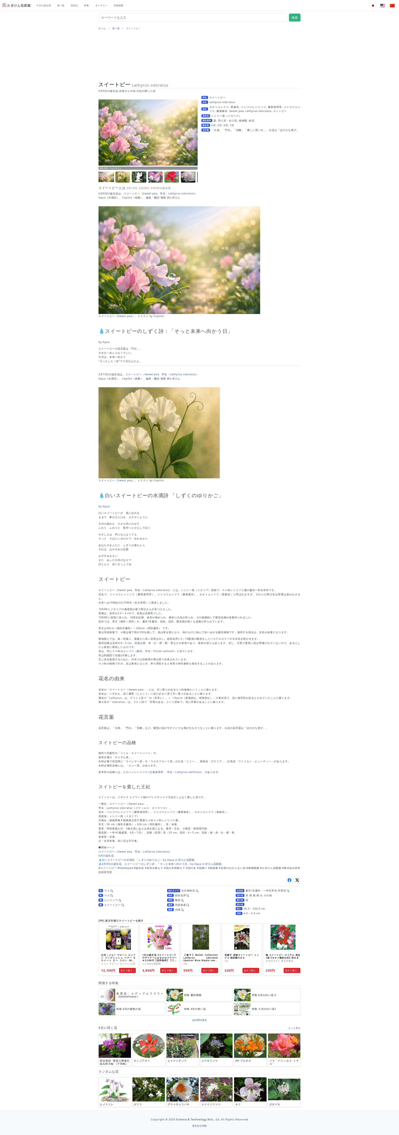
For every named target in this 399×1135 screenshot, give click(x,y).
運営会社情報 (199, 1125)
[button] (106, 177)
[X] (297, 880)
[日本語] (373, 5)
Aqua (106, 506)
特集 (86, 5)
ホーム (102, 28)
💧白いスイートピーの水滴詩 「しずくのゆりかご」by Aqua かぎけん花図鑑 (146, 860)
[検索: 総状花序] (188, 895)
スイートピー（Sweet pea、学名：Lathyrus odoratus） (160, 193)
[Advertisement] (199, 57)
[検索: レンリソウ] (120, 900)
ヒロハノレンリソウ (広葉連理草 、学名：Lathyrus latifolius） (163, 772)
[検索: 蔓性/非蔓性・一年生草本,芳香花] (288, 891)
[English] (382, 5)
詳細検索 (118, 5)
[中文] (392, 5)
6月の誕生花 (106, 855)
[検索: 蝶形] (182, 900)
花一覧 (61, 5)
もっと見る (294, 1027)
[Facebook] (289, 880)
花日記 (74, 5)
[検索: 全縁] (182, 910)
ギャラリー (101, 5)
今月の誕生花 (43, 5)
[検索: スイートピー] (122, 905)
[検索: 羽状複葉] (188, 905)
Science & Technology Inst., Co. (198, 1119)
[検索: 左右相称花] (197, 891)
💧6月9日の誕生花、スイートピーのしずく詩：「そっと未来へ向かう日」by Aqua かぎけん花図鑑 (160, 864)
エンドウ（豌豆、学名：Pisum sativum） (150, 651)
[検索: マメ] (111, 891)
